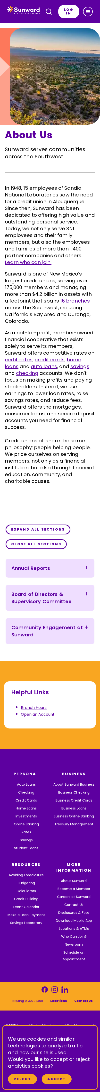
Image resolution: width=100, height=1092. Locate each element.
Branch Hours (34, 707)
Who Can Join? (74, 936)
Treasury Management (73, 824)
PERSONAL (26, 774)
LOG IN (69, 11)
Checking (26, 792)
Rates (26, 832)
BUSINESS (74, 774)
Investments (26, 816)
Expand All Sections (38, 529)
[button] (88, 11)
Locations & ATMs (74, 928)
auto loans (44, 366)
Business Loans (73, 808)
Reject (22, 1079)
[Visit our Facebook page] (45, 990)
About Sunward (74, 880)
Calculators (26, 891)
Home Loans (26, 808)
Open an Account (38, 714)
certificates (19, 359)
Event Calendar (26, 906)
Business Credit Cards (74, 800)
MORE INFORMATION (73, 867)
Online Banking (26, 824)
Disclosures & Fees (74, 912)
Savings (26, 840)
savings (79, 366)
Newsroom (74, 944)
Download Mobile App (74, 920)
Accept (56, 1079)
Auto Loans (26, 784)
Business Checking (74, 792)
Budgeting (26, 883)
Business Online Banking (74, 816)
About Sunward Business (73, 784)
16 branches (75, 300)
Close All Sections (36, 544)
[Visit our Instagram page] (54, 990)
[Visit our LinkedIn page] (64, 990)
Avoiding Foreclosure (26, 875)
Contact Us (73, 904)
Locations (58, 1001)
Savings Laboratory (26, 922)
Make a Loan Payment (26, 914)
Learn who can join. (28, 262)
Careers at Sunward (74, 896)
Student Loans (26, 848)
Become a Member (74, 888)
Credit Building (26, 899)
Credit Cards (26, 800)
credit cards (50, 359)
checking (27, 373)
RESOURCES (26, 864)
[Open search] (48, 11)
